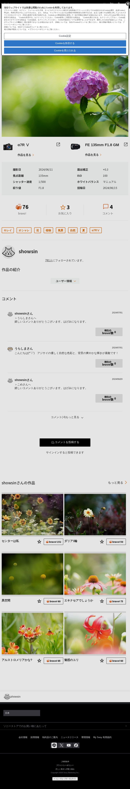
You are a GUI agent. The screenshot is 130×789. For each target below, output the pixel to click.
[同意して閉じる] (127, 3)
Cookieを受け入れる (65, 50)
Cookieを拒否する (65, 43)
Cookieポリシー (30, 27)
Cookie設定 (65, 35)
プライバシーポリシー (38, 29)
